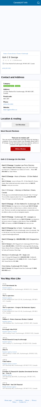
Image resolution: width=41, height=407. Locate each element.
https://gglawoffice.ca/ (10, 109)
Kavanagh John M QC (9, 329)
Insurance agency (8, 86)
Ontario (5, 53)
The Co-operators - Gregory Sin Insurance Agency (19, 307)
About (27, 400)
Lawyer (18, 86)
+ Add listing (18, 400)
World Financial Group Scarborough (14, 339)
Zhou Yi (5, 349)
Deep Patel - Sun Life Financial (12, 384)
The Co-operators (8, 295)
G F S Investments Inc (9, 285)
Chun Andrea (6, 361)
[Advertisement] (20, 27)
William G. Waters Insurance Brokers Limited (17, 319)
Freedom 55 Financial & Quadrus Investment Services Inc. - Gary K (20, 372)
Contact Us (22, 402)
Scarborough (25, 53)
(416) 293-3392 (6, 68)
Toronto (19, 53)
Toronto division (12, 53)
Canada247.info (20, 2)
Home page (8, 400)
